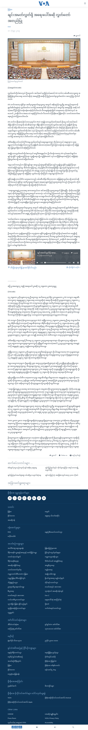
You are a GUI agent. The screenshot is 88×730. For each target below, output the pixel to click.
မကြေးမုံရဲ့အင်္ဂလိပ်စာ (14, 629)
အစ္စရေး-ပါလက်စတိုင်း (52, 516)
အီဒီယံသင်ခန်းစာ (13, 624)
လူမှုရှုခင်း (11, 612)
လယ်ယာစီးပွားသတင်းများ (16, 600)
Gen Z (47, 595)
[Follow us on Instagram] (24, 498)
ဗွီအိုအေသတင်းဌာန (45, 255)
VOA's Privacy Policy (52, 718)
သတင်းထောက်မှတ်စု (14, 569)
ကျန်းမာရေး (49, 569)
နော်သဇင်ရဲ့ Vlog (50, 670)
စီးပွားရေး (11, 591)
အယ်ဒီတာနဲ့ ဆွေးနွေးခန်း (16, 548)
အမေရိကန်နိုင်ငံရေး (14, 565)
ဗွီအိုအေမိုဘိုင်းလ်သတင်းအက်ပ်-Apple (20, 702)
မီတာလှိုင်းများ (49, 686)
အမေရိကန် (11, 520)
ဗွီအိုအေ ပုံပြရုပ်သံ (50, 661)
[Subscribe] (44, 498)
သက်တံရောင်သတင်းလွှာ (53, 608)
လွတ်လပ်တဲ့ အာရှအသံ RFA (17, 722)
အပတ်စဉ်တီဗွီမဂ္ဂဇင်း (14, 661)
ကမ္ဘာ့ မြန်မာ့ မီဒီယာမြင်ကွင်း (16, 578)
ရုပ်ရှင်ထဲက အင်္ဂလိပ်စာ (52, 624)
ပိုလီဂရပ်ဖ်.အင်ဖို (50, 657)
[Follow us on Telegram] (29, 498)
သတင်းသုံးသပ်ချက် (14, 557)
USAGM (10, 714)
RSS (9, 532)
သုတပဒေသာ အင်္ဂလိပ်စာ (53, 629)
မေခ (9, 26)
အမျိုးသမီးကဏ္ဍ (50, 574)
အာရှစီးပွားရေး (49, 565)
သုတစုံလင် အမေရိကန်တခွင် (54, 591)
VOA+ (10, 698)
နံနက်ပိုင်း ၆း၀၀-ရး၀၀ (15, 640)
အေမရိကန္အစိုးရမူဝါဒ (51, 714)
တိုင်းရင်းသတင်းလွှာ (51, 582)
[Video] (37, 727)
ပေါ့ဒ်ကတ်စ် (11, 536)
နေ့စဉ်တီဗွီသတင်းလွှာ (14, 652)
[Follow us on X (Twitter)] (15, 498)
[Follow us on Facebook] (10, 498)
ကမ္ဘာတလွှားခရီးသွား (51, 557)
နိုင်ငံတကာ (11, 516)
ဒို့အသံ (47, 604)
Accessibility (49, 722)
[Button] (76, 35)
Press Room (12, 718)
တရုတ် (47, 511)
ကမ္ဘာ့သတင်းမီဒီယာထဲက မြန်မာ (18, 574)
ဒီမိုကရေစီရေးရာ (13, 561)
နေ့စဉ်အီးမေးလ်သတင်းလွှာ (53, 532)
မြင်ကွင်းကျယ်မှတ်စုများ (52, 552)
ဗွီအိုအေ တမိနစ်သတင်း (52, 665)
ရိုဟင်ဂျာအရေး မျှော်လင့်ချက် (54, 578)
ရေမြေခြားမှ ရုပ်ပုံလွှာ (51, 652)
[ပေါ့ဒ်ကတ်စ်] (39, 498)
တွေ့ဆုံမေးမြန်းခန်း (14, 674)
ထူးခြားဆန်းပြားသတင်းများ (17, 608)
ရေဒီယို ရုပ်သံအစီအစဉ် (15, 657)
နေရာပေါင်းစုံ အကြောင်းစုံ (53, 600)
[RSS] (34, 498)
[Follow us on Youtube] (19, 498)
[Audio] (55, 727)
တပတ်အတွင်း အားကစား (16, 595)
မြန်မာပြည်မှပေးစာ (51, 548)
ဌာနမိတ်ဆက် (12, 686)
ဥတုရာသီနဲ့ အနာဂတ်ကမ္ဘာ (16, 587)
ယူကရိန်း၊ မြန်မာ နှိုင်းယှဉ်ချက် (17, 604)
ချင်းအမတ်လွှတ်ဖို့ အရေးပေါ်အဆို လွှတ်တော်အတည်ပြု (57, 253)
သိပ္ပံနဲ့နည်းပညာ (13, 582)
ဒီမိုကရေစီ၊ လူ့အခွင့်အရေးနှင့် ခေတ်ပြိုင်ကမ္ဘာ (22, 552)
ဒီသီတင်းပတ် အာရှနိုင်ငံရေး (54, 561)
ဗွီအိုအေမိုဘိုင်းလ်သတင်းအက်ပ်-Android (58, 698)
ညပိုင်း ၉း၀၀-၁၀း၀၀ (51, 640)
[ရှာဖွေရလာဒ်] (73, 727)
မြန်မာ (10, 9)
